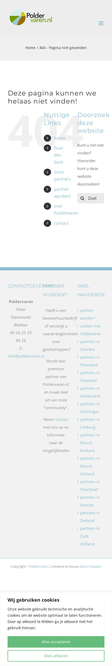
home (59, 138)
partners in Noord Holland (90, 466)
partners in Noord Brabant (90, 442)
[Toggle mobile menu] (101, 23)
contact (61, 223)
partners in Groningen (90, 407)
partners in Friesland (90, 376)
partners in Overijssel (90, 485)
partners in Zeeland (90, 516)
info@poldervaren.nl (26, 356)
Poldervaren (38, 566)
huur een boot (59, 155)
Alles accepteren (56, 641)
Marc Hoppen (91, 566)
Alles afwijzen (56, 655)
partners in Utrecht (90, 501)
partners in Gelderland (90, 392)
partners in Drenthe (90, 345)
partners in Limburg (90, 423)
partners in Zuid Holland (90, 536)
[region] (56, 629)
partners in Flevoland (90, 360)
